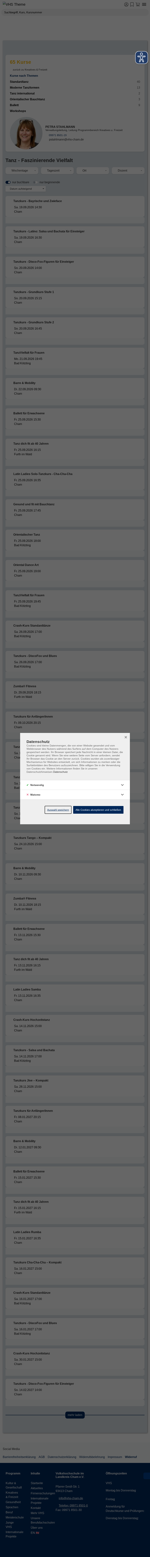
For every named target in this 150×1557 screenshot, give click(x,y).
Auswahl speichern (58, 809)
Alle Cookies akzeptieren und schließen (98, 809)
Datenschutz (60, 771)
